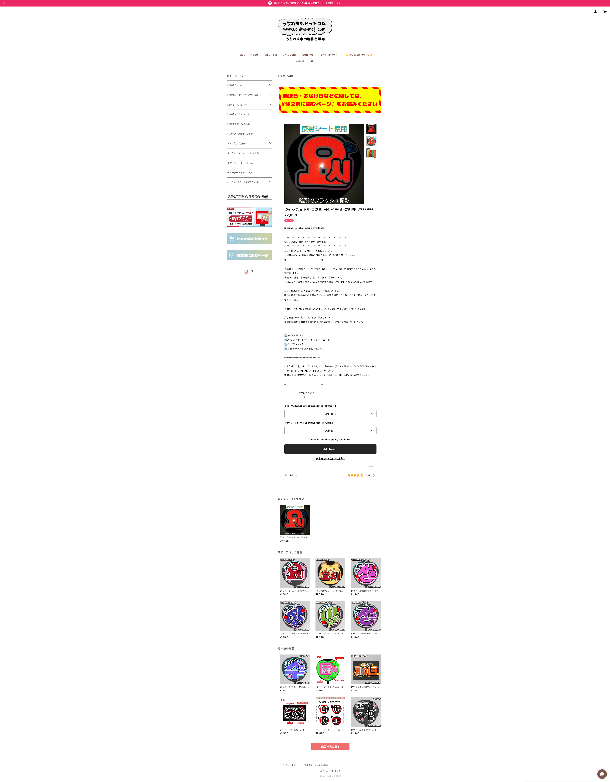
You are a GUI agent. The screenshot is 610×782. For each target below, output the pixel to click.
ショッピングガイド (330, 55)
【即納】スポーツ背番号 (238, 124)
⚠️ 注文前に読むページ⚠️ (359, 55)
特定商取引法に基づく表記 (316, 765)
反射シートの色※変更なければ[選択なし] (308, 423)
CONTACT (308, 55)
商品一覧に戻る (330, 746)
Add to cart (330, 449)
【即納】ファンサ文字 (237, 104)
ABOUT (255, 55)
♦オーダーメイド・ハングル (240, 172)
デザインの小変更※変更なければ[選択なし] (310, 406)
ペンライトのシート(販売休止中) (243, 182)
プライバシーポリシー (290, 765)
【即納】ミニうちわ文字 (238, 114)
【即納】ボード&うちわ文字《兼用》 (244, 95)
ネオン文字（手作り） (237, 143)
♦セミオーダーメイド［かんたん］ (243, 153)
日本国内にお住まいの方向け (330, 458)
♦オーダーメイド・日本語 (240, 162)
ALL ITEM (271, 55)
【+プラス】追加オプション (240, 133)
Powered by (327, 776)
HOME (241, 55)
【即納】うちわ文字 (236, 85)
